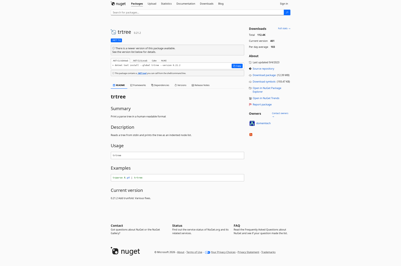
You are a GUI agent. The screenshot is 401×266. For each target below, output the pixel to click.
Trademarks (268, 252)
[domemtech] (252, 123)
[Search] (287, 12)
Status (177, 225)
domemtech (263, 123)
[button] (237, 66)
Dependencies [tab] (161, 85)
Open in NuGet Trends (266, 98)
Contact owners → (280, 115)
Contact (117, 225)
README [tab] (120, 85)
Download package (264, 75)
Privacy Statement (248, 252)
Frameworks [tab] (139, 85)
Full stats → (284, 28)
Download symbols (264, 81)
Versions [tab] (181, 85)
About (180, 252)
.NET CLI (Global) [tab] (120, 60)
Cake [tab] (154, 60)
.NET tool (142, 73)
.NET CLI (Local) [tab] (140, 60)
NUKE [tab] (164, 60)
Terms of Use (194, 252)
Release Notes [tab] (202, 85)
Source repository (263, 68)
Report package (262, 104)
